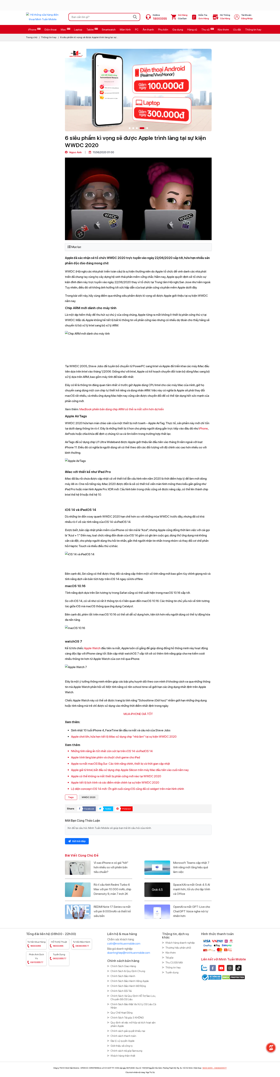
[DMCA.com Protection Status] (233, 977)
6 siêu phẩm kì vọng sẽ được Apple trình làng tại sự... (89, 37)
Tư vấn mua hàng (36, 944)
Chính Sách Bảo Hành (123, 976)
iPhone (203, 428)
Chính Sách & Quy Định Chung (128, 971)
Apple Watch (92, 648)
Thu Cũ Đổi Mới (174, 962)
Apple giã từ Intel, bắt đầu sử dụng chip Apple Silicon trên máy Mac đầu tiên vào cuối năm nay (130, 770)
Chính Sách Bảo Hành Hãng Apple (130, 980)
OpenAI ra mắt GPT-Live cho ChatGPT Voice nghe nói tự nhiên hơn (191, 911)
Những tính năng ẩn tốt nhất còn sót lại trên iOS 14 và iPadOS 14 (112, 751)
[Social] (213, 968)
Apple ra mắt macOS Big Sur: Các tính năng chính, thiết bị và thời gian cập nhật (120, 763)
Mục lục (76, 247)
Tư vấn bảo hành (81, 944)
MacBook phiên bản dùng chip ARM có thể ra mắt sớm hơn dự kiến (121, 409)
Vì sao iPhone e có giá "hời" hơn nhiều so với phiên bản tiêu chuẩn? (111, 867)
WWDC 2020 (88, 797)
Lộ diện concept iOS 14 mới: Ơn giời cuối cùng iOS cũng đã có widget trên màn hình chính (127, 789)
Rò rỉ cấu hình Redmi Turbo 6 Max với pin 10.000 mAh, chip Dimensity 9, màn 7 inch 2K (112, 889)
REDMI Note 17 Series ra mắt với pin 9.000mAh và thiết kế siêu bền (112, 911)
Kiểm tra (203, 17)
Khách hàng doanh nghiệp (180, 942)
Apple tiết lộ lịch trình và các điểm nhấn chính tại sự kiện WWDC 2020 (115, 782)
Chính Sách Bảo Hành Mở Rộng (128, 985)
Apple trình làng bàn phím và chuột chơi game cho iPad (105, 757)
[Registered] (211, 977)
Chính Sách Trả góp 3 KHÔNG (127, 1017)
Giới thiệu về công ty (122, 1045)
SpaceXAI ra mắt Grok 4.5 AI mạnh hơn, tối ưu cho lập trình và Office (191, 889)
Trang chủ (32, 37)
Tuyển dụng (59, 956)
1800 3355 (207, 1068)
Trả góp (169, 957)
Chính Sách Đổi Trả (121, 990)
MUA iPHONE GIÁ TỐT (138, 714)
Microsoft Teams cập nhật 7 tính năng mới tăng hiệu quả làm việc (191, 867)
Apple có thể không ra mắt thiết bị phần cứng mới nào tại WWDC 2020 (116, 776)
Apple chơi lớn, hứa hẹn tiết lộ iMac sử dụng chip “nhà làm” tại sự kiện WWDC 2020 (124, 736)
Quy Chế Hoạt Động (122, 1012)
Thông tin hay (49, 37)
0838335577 (220, 1068)
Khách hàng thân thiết (123, 1055)
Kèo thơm (171, 952)
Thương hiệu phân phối (178, 947)
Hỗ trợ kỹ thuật (59, 944)
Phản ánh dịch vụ (36, 958)
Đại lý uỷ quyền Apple (122, 1040)
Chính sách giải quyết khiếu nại (128, 1030)
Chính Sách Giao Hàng (123, 966)
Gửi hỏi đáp (78, 841)
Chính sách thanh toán (123, 1035)
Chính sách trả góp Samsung (126, 1050)
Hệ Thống (225, 17)
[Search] (135, 17)
